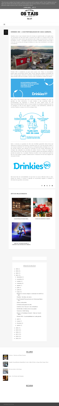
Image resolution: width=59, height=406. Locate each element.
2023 (17, 271)
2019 (17, 330)
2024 (17, 269)
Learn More (27, 7)
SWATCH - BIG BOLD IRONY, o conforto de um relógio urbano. (21, 244)
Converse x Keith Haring (23, 310)
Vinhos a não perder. (22, 302)
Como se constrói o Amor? (42, 218)
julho (18, 287)
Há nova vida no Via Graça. (15, 369)
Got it (34, 7)
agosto (19, 285)
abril (18, 319)
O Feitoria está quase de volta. (24, 304)
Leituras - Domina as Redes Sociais (17, 355)
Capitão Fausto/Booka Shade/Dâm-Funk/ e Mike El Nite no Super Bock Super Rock (28, 362)
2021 (17, 275)
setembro (19, 283)
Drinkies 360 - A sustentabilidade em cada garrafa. (29, 316)
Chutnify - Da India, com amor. (24, 297)
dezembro (19, 277)
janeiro (19, 325)
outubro (19, 281)
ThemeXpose (52, 404)
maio (18, 291)
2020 (17, 328)
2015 (17, 338)
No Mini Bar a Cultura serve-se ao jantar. (27, 308)
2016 (17, 336)
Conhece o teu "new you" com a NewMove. (27, 306)
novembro (19, 279)
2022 (17, 273)
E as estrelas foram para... (21, 218)
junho (18, 289)
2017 (17, 334)
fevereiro (19, 323)
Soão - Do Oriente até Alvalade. (16, 376)
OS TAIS (16, 404)
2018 (17, 332)
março (19, 321)
